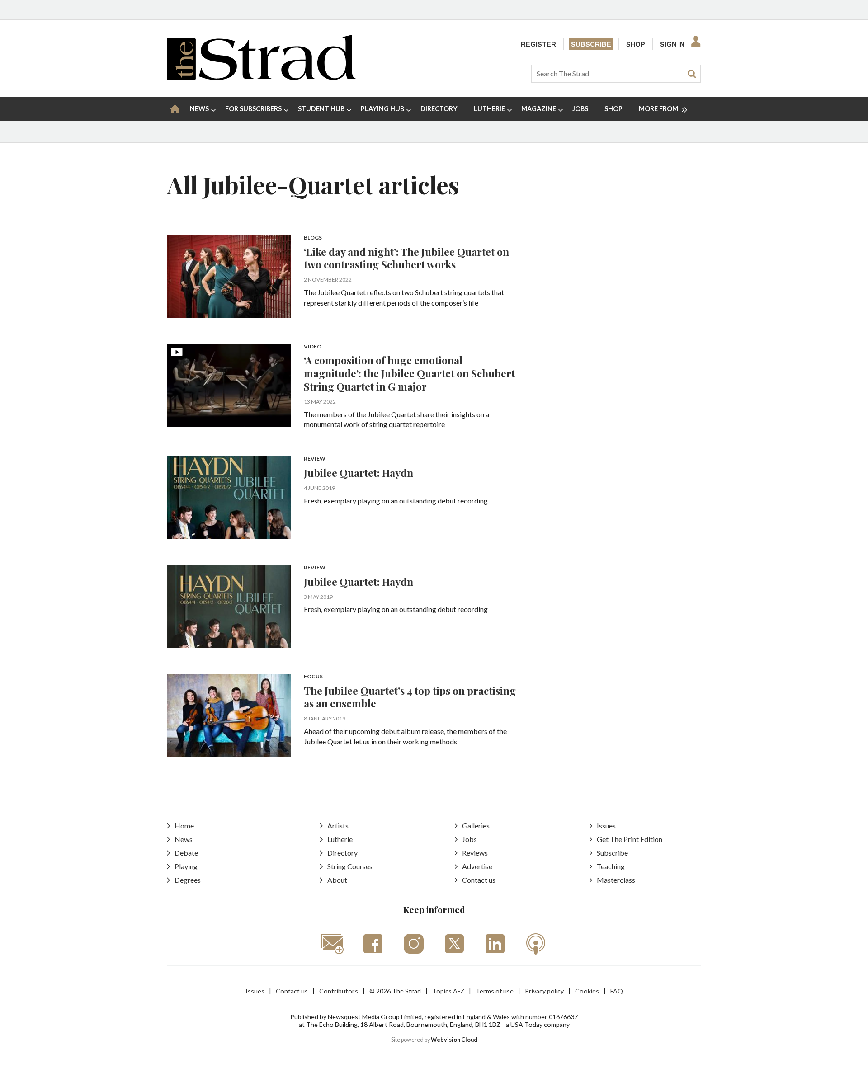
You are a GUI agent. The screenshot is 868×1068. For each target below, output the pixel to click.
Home (184, 825)
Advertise (477, 866)
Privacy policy (544, 991)
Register (538, 44)
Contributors (338, 991)
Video (312, 347)
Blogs (313, 238)
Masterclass (616, 879)
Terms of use (495, 991)
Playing (186, 866)
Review (315, 459)
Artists (338, 825)
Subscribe (591, 44)
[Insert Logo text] (261, 77)
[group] (659, 109)
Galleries (476, 825)
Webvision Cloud (454, 1039)
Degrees (188, 879)
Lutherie (340, 839)
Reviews (475, 852)
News (184, 839)
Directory (342, 852)
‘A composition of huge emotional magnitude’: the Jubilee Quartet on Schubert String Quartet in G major (409, 373)
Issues (606, 825)
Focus (313, 677)
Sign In (672, 44)
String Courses (350, 866)
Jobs (469, 839)
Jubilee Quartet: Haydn (358, 473)
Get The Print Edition (629, 839)
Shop (635, 44)
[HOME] (175, 109)
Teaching (611, 866)
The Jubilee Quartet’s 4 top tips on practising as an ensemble (410, 696)
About (337, 879)
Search (691, 73)
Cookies (587, 991)
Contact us (478, 879)
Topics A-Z (448, 991)
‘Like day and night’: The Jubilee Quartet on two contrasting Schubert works (406, 258)
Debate (186, 852)
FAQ (616, 991)
